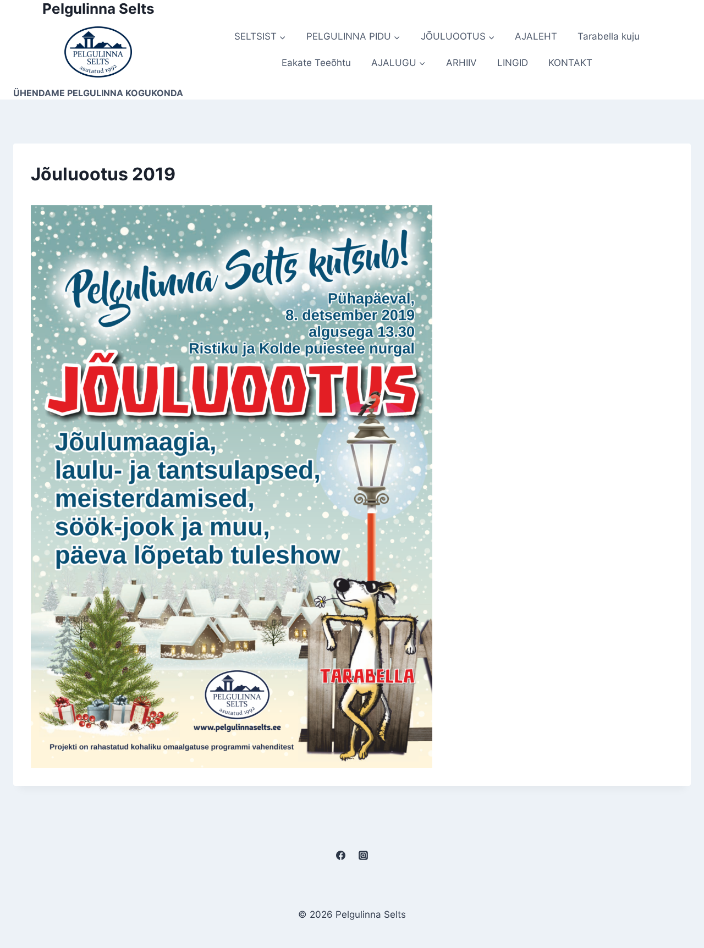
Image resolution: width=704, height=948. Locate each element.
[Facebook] (340, 855)
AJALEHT (536, 36)
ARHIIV (461, 62)
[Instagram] (363, 855)
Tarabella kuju (609, 36)
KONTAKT (570, 62)
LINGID (512, 62)
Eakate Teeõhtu (316, 62)
